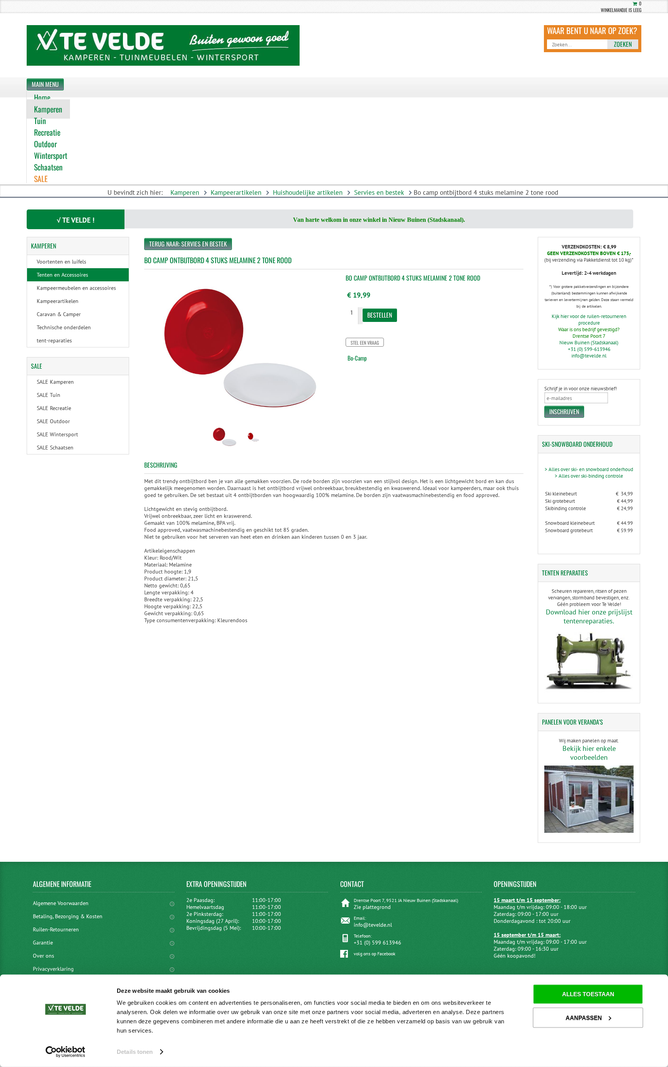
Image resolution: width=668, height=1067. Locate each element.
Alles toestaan (588, 994)
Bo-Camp (357, 358)
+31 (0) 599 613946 (377, 942)
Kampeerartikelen (236, 192)
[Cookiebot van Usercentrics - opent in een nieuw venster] (65, 1052)
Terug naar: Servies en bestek (188, 243)
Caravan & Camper (59, 314)
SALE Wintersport (57, 434)
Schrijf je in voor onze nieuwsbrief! (580, 388)
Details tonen (135, 1051)
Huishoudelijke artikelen (308, 192)
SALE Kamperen (55, 381)
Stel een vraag (365, 342)
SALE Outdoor (53, 421)
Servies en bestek (379, 192)
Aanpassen (584, 1017)
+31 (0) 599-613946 (589, 349)
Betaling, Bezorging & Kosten (67, 916)
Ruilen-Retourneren (56, 929)
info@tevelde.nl (589, 355)
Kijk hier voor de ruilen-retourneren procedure (589, 319)
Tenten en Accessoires (62, 274)
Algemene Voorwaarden (61, 903)
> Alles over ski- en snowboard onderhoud (589, 469)
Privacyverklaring (53, 968)
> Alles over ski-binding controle (589, 476)
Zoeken (623, 44)
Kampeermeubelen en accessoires (76, 287)
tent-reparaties (54, 340)
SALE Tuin (48, 394)
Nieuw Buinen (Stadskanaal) (589, 342)
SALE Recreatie (54, 408)
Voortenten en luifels (61, 261)
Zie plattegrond (372, 907)
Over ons (43, 955)
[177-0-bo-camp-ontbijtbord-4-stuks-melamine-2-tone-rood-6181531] (224, 449)
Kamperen (184, 192)
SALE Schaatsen (55, 447)
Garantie (43, 942)
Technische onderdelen (64, 327)
